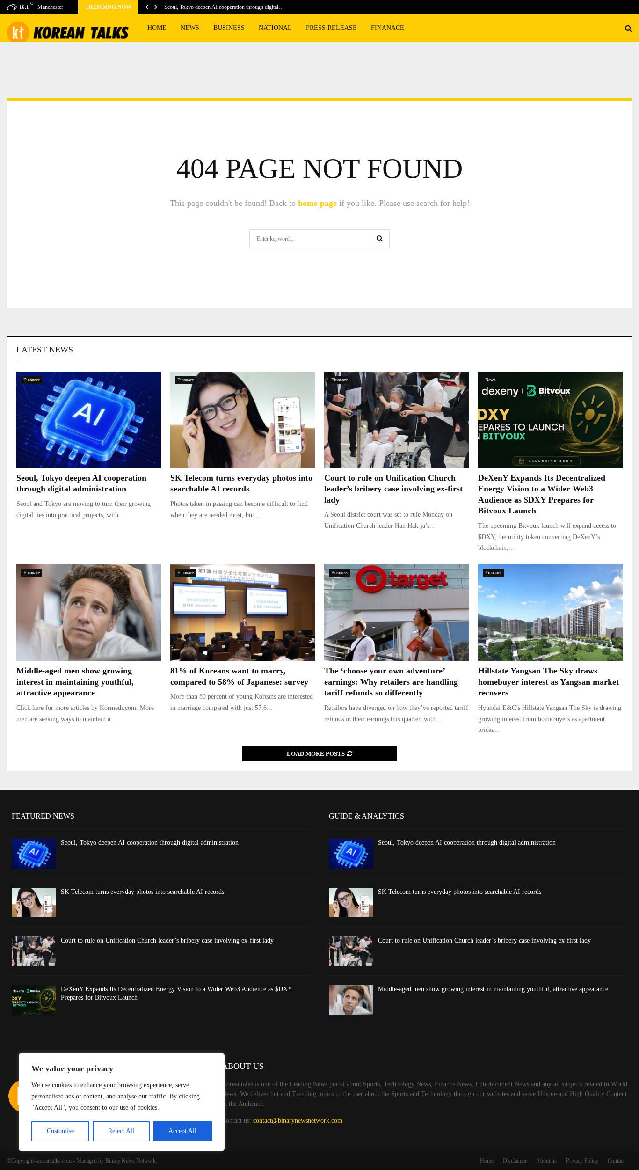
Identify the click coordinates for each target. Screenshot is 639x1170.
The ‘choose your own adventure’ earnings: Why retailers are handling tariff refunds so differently (391, 681)
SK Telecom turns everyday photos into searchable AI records (142, 891)
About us (546, 1160)
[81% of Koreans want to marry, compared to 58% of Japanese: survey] (242, 612)
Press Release (331, 27)
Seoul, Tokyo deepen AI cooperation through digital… (224, 7)
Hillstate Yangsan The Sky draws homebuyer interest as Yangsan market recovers (548, 681)
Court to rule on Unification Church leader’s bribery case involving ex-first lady (393, 489)
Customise (60, 1130)
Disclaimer (515, 1160)
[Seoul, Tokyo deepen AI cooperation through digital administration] (88, 420)
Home (157, 27)
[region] (122, 1102)
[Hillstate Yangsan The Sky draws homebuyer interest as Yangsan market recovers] (550, 612)
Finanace (387, 27)
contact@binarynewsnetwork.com (297, 1120)
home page (317, 203)
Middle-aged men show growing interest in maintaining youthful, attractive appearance (75, 681)
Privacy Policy (582, 1160)
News (190, 27)
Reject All (121, 1130)
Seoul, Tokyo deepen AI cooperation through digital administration (150, 842)
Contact (616, 1160)
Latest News (44, 349)
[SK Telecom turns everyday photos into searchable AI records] (242, 420)
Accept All (182, 1130)
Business (229, 27)
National (275, 27)
